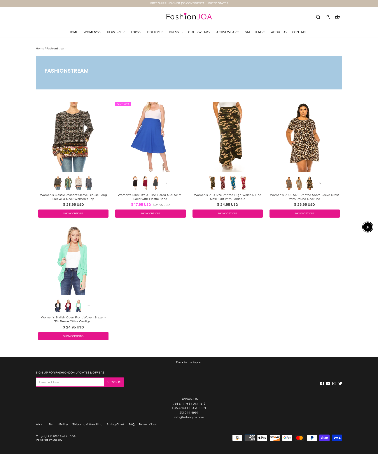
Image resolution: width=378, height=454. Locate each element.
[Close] (363, 385)
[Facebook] (306, 433)
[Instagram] (318, 433)
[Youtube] (312, 433)
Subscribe (349, 420)
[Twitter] (324, 433)
